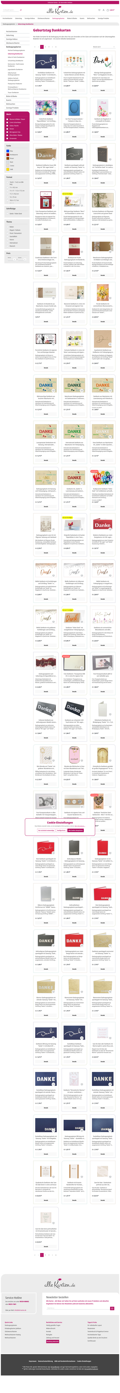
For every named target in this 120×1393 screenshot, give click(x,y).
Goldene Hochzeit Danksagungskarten (14, 79)
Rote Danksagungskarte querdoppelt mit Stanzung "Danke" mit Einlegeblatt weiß (102, 906)
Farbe (8, 145)
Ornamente (13, 138)
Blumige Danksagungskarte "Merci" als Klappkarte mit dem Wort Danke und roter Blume (102, 74)
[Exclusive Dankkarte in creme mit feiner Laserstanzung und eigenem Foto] (74, 339)
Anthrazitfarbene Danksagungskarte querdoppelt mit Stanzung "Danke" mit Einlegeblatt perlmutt (74, 906)
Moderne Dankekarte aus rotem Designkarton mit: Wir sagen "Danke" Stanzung (102, 536)
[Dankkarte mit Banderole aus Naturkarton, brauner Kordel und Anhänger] (46, 292)
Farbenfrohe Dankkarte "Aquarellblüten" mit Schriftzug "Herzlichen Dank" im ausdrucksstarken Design (46, 120)
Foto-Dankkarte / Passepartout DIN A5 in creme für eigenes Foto (74, 675)
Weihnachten (10, 104)
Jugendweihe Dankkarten (15, 69)
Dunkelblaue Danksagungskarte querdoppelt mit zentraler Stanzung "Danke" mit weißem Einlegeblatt (46, 1091)
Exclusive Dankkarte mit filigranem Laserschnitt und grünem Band (102, 212)
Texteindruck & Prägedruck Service (98, 1331)
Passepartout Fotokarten (15, 84)
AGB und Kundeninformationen (64, 1361)
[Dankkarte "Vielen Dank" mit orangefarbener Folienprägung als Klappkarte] (74, 616)
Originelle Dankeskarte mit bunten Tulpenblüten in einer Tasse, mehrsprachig (74, 536)
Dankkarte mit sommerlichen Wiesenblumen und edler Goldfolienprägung (102, 628)
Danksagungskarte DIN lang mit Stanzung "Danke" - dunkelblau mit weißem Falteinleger (74, 1137)
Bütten (12, 227)
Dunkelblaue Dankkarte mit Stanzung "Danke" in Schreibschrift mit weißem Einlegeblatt (45, 74)
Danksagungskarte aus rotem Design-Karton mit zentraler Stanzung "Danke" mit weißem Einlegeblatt (74, 952)
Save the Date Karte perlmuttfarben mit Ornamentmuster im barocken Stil (46, 1230)
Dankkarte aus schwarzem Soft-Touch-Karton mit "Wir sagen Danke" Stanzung (74, 721)
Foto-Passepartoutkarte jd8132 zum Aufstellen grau (102, 675)
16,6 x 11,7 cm (14, 200)
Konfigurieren (61, 830)
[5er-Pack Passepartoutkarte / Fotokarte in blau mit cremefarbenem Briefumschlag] (74, 107)
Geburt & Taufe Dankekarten (16, 57)
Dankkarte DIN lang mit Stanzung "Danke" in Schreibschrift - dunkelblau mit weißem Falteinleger (46, 1045)
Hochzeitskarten (11, 31)
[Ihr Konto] (103, 10)
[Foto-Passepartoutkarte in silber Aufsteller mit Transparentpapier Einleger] (46, 801)
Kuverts (8, 100)
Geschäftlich (13, 236)
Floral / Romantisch (16, 233)
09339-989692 (24, 1301)
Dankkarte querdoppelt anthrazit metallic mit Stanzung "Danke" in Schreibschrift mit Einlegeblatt (74, 166)
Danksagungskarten (13, 47)
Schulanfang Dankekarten (15, 61)
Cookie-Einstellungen (84, 1361)
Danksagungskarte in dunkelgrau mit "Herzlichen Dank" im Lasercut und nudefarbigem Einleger (102, 166)
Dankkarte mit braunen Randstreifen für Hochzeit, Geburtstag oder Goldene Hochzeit (74, 1183)
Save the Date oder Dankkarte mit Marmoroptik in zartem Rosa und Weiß (103, 1045)
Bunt (11, 162)
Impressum (32, 1361)
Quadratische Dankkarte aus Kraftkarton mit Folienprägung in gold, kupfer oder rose (103, 351)
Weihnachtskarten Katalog (13, 1335)
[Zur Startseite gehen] (60, 10)
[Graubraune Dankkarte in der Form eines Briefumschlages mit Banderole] (46, 246)
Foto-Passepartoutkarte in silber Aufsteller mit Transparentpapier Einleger (46, 813)
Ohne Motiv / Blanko (16, 135)
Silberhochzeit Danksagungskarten (14, 74)
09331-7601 (12, 1304)
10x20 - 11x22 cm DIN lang (16, 183)
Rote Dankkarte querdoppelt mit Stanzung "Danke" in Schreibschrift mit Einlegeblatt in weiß (45, 860)
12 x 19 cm (13, 197)
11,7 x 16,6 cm (14, 194)
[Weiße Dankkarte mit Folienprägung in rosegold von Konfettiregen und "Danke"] (102, 570)
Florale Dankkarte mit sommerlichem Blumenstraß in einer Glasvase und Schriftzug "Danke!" (102, 305)
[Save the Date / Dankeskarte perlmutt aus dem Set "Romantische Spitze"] (102, 1171)
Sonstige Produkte (12, 108)
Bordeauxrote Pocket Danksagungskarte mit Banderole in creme (74, 258)
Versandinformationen (91, 1369)
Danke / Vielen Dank (16, 214)
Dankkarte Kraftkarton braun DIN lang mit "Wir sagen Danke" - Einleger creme (46, 166)
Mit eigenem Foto (15, 132)
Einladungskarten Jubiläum (13, 1328)
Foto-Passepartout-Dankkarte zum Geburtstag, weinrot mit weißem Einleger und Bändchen (46, 212)
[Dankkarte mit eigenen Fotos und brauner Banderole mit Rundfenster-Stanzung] (74, 801)
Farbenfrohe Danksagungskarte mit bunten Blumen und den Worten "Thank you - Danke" (74, 74)
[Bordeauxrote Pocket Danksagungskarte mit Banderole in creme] (74, 246)
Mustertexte (91, 1328)
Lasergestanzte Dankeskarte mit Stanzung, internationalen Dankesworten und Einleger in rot (46, 443)
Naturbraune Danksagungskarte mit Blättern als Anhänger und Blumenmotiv (102, 258)
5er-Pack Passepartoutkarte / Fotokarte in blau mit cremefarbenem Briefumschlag (74, 120)
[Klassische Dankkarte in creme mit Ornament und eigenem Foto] (74, 292)
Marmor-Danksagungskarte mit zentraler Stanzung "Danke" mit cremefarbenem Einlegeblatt (46, 998)
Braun (12, 158)
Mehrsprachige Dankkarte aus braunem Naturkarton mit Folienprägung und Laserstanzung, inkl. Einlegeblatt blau (45, 397)
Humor (12, 240)
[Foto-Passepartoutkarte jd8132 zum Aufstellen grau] (102, 662)
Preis (8, 253)
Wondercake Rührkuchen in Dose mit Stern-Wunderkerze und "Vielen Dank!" (74, 767)
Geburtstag (10, 35)
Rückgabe (49, 1335)
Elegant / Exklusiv (15, 230)
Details (46, 90)
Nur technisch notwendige (46, 830)
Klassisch (12, 246)
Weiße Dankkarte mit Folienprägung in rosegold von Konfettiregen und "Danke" (102, 582)
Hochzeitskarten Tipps (94, 1335)
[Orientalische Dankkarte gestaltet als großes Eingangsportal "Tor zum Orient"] (102, 755)
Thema (9, 221)
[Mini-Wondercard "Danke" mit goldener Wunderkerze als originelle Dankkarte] (46, 755)
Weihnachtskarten (10, 1338)
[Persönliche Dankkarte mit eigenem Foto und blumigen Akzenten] (46, 339)
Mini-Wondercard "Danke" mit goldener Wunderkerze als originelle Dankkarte (46, 767)
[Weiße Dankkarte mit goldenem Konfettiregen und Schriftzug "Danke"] (46, 616)
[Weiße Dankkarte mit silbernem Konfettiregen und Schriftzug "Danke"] (74, 570)
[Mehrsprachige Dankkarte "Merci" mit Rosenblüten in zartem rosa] (74, 200)
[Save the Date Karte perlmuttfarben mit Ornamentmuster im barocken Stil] (46, 1217)
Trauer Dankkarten (13, 92)
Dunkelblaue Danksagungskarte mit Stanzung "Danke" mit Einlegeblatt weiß (46, 1137)
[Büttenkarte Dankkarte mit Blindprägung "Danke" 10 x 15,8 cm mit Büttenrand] (102, 709)
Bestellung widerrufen (53, 1341)
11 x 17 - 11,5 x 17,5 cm (17, 191)
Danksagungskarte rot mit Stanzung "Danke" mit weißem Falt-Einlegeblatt (102, 860)
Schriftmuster (92, 1341)
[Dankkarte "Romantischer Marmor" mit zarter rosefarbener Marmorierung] (74, 1079)
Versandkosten (55, 1367)
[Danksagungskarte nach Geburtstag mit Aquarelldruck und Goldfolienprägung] (46, 662)
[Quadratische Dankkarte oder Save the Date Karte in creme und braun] (46, 1171)
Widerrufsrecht (50, 1328)
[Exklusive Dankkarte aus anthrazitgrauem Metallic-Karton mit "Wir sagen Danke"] (46, 709)
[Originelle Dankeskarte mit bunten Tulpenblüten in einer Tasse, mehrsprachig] (74, 524)
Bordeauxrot (14, 155)
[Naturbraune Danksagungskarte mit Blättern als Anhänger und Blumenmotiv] (102, 246)
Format (9, 177)
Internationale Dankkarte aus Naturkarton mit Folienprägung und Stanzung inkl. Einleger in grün (74, 443)
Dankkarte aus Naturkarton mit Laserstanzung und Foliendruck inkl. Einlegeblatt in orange (102, 397)
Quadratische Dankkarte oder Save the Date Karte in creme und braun (46, 1183)
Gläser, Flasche (14, 126)
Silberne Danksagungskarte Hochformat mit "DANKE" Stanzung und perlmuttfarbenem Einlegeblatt (46, 906)
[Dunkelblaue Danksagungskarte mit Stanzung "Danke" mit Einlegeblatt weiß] (46, 1125)
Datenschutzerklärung (45, 1361)
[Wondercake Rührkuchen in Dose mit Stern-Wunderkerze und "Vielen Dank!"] (74, 755)
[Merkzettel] (99, 10)
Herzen (12, 129)
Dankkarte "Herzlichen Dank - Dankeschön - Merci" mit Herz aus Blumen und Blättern (103, 813)
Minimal (11, 258)
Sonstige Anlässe (11, 39)
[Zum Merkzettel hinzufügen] (53, 67)
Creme (12, 166)
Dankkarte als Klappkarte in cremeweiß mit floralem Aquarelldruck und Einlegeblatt (102, 120)
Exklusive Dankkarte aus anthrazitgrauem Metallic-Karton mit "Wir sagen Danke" (46, 721)
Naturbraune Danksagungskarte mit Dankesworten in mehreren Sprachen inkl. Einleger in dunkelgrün (74, 397)
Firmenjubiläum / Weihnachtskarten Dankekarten (17, 88)
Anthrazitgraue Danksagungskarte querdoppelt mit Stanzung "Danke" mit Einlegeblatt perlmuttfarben (45, 952)
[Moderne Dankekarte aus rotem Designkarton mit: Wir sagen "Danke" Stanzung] (102, 524)
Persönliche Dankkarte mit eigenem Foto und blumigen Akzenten (46, 351)
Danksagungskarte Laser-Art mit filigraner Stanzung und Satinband (46, 536)
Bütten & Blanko (11, 96)
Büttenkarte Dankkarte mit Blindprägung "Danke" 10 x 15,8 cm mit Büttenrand (103, 721)
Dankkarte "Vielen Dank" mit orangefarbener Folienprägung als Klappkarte (74, 628)
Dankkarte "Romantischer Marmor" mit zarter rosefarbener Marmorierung (74, 1091)
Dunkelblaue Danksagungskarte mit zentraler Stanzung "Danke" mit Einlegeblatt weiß (102, 1091)
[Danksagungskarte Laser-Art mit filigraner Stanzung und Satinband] (46, 524)
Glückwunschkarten (13, 43)
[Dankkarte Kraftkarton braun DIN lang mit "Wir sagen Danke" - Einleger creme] (46, 154)
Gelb (11, 169)
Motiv (8, 114)
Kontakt (48, 1331)
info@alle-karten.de (20, 1310)
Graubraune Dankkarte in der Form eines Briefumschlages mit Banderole (46, 258)
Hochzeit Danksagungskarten (16, 50)
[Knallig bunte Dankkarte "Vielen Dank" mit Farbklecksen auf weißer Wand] (102, 477)
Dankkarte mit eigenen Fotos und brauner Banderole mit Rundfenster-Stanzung (74, 813)
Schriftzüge (11, 208)
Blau (11, 151)
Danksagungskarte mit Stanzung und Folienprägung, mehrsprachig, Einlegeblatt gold (45, 490)
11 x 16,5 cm (14, 187)
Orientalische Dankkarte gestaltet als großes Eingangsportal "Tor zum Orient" (102, 767)
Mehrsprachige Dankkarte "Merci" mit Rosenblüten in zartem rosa (74, 212)
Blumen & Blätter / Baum (17, 119)
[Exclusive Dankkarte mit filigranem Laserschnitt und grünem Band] (102, 200)
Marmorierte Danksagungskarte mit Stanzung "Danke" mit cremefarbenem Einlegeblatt (74, 998)
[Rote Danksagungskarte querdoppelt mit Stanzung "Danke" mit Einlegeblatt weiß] (102, 894)
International (13, 243)
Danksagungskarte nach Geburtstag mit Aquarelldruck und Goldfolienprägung (46, 675)
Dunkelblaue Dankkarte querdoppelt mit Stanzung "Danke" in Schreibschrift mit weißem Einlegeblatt (74, 1045)
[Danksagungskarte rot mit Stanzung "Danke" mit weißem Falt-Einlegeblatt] (102, 847)
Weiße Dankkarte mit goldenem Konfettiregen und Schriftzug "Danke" (46, 628)
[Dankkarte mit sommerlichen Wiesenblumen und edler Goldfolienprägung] (102, 616)
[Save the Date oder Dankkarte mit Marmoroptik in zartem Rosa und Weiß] (102, 1032)
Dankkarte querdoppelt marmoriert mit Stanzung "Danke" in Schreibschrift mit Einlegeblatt (102, 952)
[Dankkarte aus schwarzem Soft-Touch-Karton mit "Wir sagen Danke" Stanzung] (74, 709)
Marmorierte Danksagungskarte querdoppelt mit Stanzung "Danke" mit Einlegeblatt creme (102, 998)
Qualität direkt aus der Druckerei (97, 1338)
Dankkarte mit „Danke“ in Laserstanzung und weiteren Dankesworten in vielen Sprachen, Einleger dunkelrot (74, 490)
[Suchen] (21, 10)
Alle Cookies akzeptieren (76, 830)
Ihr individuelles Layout (95, 1325)
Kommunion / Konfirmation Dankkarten (16, 65)
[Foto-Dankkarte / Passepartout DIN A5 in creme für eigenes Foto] (74, 662)
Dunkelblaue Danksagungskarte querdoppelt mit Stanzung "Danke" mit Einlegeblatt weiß (102, 1137)
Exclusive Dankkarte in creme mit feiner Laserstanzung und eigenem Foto (74, 351)
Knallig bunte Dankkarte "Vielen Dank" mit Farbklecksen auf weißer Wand (102, 490)
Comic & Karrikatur (15, 122)
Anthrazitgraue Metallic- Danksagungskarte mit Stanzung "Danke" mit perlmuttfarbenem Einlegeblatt (74, 860)
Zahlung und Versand (52, 1338)
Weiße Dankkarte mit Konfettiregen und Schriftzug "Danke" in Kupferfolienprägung (46, 582)
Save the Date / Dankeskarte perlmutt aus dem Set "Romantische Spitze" (102, 1183)
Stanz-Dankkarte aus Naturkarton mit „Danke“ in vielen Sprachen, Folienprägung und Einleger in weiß (103, 443)
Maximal (21, 258)
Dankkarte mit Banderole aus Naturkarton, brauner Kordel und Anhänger (46, 305)
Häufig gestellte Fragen (53, 1325)
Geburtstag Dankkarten (15, 54)
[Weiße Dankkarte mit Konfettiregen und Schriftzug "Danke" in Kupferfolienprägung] (46, 570)
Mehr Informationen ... (80, 826)
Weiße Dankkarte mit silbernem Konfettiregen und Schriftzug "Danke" (74, 582)
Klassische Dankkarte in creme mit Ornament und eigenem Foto (74, 305)
